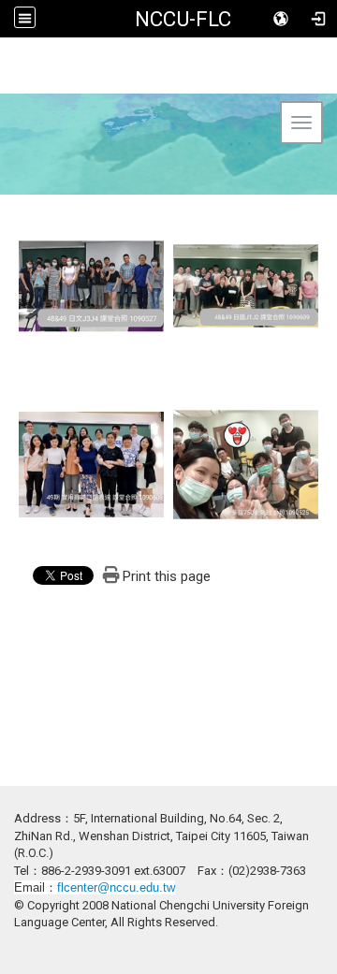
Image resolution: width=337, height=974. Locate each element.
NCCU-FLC (183, 19)
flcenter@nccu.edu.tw (116, 887)
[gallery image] (91, 285)
